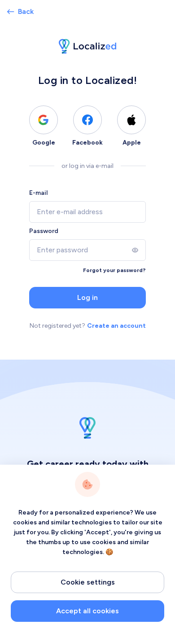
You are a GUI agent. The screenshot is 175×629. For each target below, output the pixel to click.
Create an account (116, 326)
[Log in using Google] (43, 120)
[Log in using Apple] (131, 120)
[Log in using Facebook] (87, 120)
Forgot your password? (114, 270)
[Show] (135, 250)
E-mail (38, 193)
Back (26, 11)
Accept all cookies (87, 611)
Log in (87, 297)
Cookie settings (88, 582)
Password (43, 231)
